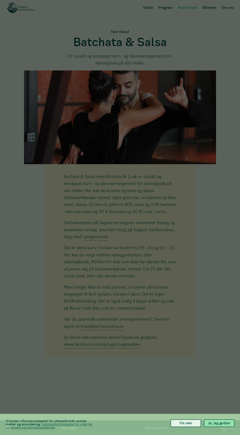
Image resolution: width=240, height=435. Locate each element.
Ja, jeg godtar (219, 423)
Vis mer (185, 423)
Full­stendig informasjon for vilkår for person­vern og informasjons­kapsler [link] (49, 426)
